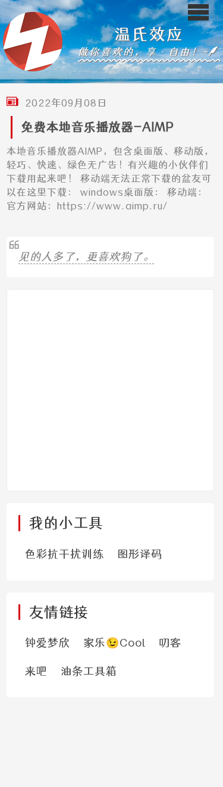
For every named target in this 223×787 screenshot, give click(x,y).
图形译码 (139, 554)
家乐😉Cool (114, 643)
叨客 (170, 643)
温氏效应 (149, 34)
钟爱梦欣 (47, 643)
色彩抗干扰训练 (64, 554)
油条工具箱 (89, 671)
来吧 (36, 671)
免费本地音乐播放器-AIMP (97, 127)
